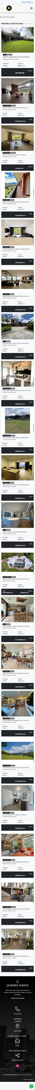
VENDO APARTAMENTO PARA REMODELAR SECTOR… (16, 673)
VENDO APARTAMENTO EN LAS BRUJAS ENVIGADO (16, 484)
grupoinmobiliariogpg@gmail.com (17, 1050)
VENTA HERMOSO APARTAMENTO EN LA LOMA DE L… (16, 720)
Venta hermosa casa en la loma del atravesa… (16, 626)
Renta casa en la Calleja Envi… (17, 57)
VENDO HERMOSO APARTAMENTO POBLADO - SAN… (16, 296)
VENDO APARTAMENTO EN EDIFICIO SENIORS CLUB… (16, 202)
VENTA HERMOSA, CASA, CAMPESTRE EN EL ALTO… (16, 107)
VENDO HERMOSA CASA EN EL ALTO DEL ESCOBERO (16, 909)
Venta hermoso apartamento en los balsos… (16, 862)
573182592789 (17, 1019)
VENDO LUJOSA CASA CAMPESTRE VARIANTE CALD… (16, 579)
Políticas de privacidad (17, 998)
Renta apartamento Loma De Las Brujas (14, 155)
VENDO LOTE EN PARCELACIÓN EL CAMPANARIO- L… (16, 437)
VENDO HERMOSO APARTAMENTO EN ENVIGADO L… (16, 956)
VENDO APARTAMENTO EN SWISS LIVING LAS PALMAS (17, 390)
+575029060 (17, 1021)
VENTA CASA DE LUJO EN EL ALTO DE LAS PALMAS (16, 343)
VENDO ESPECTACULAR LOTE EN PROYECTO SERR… (16, 767)
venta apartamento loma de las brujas (14, 814)
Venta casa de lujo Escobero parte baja (15, 532)
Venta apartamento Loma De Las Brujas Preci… (16, 249)
